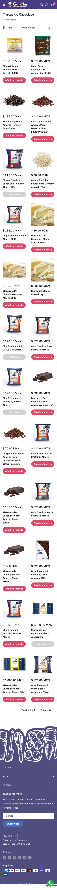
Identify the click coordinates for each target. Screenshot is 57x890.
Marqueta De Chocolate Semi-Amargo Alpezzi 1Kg (42, 401)
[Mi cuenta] (46, 4)
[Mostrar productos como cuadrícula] (49, 28)
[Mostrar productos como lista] (53, 28)
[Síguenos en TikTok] (30, 857)
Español (8, 836)
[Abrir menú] (4, 5)
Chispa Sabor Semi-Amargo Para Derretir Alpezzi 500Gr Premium (41, 126)
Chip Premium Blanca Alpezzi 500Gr (14, 237)
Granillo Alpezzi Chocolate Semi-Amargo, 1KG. (40, 574)
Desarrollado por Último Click (16, 844)
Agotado (14, 194)
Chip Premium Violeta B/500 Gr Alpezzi (12, 401)
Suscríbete (13, 823)
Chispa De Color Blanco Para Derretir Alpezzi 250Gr (42, 184)
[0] (52, 4)
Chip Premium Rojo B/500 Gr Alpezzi (13, 348)
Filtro (9, 27)
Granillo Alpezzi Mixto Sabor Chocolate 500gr (40, 689)
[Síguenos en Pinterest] (19, 857)
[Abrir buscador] (41, 4)
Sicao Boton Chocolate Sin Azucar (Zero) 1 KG (41, 69)
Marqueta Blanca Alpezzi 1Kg (40, 293)
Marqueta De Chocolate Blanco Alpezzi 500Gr (12, 294)
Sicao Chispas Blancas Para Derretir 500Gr (11, 69)
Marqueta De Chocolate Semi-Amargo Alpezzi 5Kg (13, 689)
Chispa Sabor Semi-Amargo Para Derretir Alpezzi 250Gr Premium (13, 458)
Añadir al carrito (14, 80)
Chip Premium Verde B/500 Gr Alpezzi (42, 514)
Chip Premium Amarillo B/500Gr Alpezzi (12, 633)
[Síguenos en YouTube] (25, 857)
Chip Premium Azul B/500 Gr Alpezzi (41, 455)
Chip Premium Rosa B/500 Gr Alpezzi (41, 348)
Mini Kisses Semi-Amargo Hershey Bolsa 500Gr (12, 125)
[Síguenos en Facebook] (4, 857)
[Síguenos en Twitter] (9, 857)
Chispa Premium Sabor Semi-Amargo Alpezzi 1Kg (14, 184)
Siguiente (46, 710)
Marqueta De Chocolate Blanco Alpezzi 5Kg (40, 633)
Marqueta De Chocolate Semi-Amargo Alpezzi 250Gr (11, 576)
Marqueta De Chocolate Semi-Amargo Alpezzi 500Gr (11, 517)
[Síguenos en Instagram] (14, 857)
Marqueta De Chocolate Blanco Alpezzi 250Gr (40, 239)
